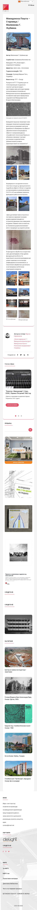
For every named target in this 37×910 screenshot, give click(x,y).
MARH (16, 906)
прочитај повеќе (12, 405)
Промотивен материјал (10, 878)
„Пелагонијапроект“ (20, 339)
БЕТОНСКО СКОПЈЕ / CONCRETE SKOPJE (16, 894)
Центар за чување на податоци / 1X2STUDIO (15, 671)
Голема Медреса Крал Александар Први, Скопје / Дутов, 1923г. (18, 698)
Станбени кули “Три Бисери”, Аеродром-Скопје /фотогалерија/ (18, 780)
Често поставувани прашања (12, 889)
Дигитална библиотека (10, 883)
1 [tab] (16, 416)
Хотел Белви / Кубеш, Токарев (14, 756)
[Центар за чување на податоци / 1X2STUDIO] (18, 657)
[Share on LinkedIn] (24, 355)
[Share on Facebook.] (17, 355)
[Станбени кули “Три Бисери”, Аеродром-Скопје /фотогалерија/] (18, 768)
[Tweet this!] (21, 355)
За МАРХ (6, 868)
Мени (32, 5)
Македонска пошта (20, 343)
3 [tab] (21, 416)
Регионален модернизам (22, 345)
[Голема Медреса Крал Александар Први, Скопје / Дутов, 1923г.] (18, 685)
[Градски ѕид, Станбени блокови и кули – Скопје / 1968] (18, 713)
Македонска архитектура (22, 341)
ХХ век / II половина (24, 35)
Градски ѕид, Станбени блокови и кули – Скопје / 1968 (18, 727)
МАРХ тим (6, 873)
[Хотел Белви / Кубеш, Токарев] (18, 743)
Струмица (17, 348)
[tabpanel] (18, 390)
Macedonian (24, 1)
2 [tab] (18, 416)
